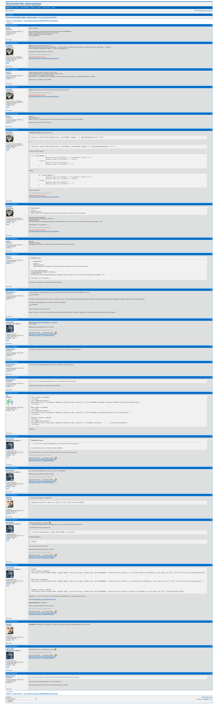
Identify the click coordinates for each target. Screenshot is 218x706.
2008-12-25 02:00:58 (12, 238)
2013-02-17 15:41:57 (12, 319)
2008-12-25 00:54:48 (12, 42)
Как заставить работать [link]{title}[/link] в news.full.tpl (41, 20)
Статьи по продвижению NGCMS (46, 17)
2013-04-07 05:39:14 (12, 495)
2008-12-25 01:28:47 (12, 87)
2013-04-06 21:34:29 (12, 436)
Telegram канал (31, 17)
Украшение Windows (48, 335)
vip (7, 395)
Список (17, 7)
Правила (33, 7)
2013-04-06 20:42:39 (12, 377)
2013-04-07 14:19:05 (12, 565)
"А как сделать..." (17, 20)
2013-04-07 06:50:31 (12, 519)
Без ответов (208, 10)
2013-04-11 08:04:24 (11, 673)
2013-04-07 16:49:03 (12, 621)
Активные (201, 10)
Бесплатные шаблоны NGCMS (47, 334)
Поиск (39, 7)
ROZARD (9, 45)
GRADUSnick (10, 292)
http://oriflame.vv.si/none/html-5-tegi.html (44, 599)
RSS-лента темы (207, 697)
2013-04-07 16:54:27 (12, 646)
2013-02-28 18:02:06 (12, 362)
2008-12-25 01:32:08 (12, 113)
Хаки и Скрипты (33, 334)
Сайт (7, 63)
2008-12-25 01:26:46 (12, 69)
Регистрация (46, 7)
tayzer (8, 28)
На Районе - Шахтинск (35, 335)
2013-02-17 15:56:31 (12, 346)
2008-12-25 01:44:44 (12, 129)
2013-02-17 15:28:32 (12, 289)
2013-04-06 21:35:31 (12, 468)
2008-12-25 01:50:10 (12, 204)
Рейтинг (8, 34)
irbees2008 (10, 322)
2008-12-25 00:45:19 (12, 25)
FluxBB (206, 699)
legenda (8, 497)
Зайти (53, 7)
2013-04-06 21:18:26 (12, 393)
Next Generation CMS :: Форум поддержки (23, 3)
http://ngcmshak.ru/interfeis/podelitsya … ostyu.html (43, 322)
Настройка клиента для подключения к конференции (44, 58)
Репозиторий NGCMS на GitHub (16, 17)
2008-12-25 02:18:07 (12, 254)
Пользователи (25, 7)
